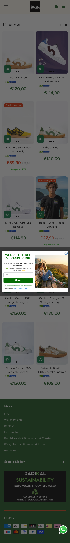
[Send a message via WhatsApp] (63, 530)
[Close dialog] (66, 253)
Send (18, 280)
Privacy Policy (18, 288)
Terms (26, 288)
